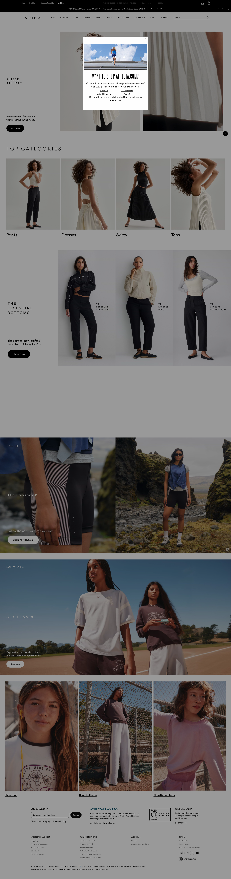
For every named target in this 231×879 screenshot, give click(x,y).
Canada (104, 90)
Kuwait (127, 94)
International (127, 90)
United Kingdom (104, 94)
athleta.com (115, 100)
